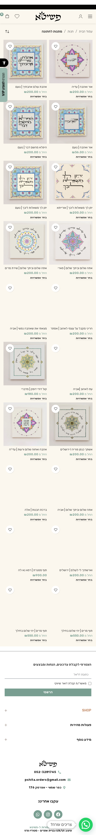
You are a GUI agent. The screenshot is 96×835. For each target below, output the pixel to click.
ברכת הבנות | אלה (36, 509)
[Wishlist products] (17, 16)
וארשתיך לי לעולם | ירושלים (76, 570)
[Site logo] (48, 16)
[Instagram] (48, 814)
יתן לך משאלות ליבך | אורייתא (75, 207)
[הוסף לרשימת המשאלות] (55, 46)
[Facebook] (58, 814)
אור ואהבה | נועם (82, 147)
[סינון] (78, 256)
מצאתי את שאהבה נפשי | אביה (28, 328)
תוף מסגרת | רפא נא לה (32, 570)
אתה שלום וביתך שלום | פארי (75, 268)
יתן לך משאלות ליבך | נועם (31, 207)
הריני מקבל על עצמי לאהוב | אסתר (72, 328)
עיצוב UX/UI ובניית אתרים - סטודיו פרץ (48, 830)
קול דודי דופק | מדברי (34, 389)
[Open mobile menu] (90, 16)
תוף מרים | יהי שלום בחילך (77, 630)
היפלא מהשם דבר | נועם (32, 147)
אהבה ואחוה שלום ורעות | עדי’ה (28, 449)
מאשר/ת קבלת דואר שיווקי (70, 683)
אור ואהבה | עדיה (82, 86)
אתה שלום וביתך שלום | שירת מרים (26, 268)
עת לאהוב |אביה (83, 389)
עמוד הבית (86, 31)
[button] (4, 62)
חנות (71, 31)
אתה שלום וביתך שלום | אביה (75, 509)
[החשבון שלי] (81, 16)
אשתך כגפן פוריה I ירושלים (76, 449)
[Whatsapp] (38, 814)
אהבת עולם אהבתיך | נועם (31, 86)
